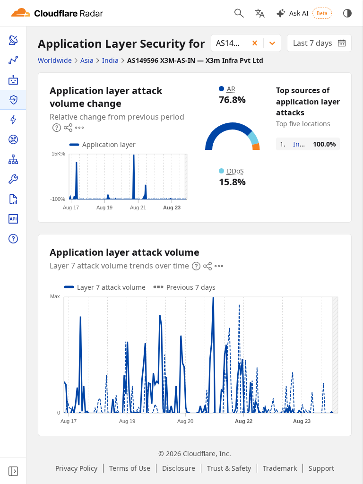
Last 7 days (322, 45)
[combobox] (226, 43)
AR (231, 88)
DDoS (235, 170)
